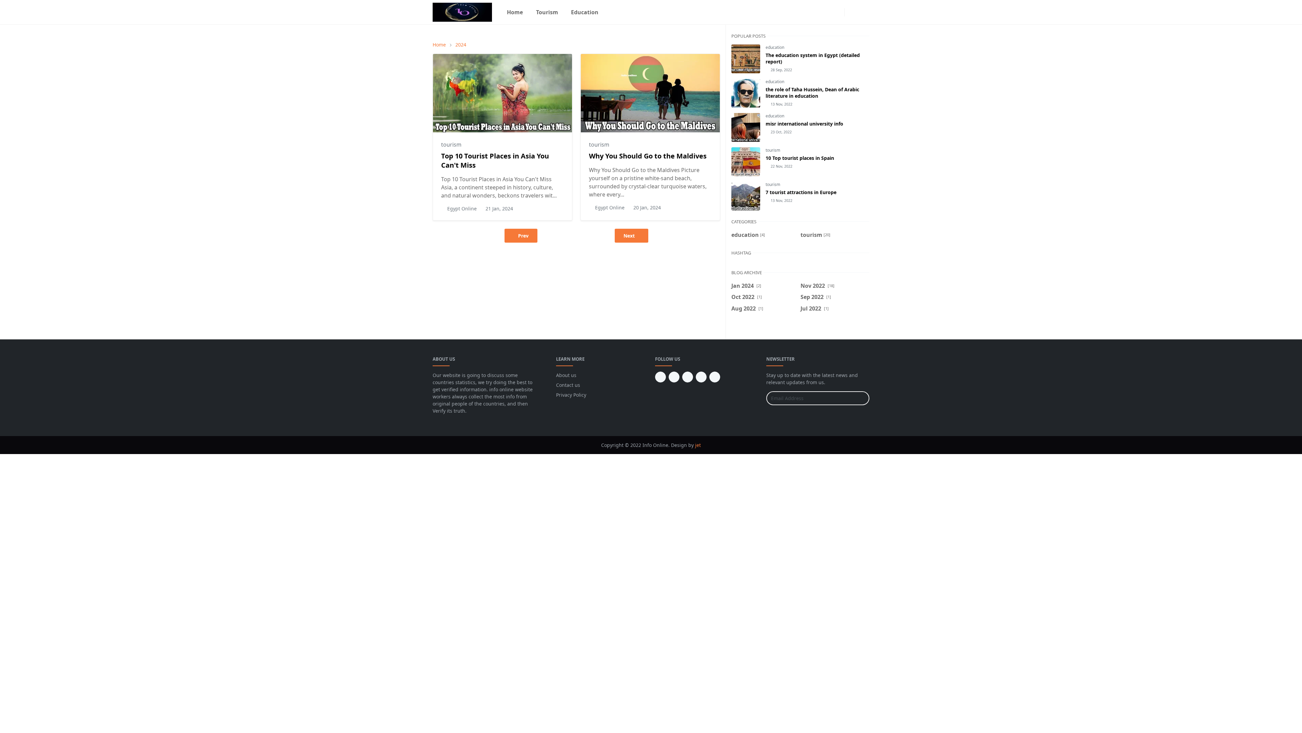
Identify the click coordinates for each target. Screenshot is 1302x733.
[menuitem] (514, 12)
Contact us (568, 385)
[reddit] (714, 377)
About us (566, 375)
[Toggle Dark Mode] (851, 12)
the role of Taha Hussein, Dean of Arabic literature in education (812, 92)
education (775, 47)
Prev (523, 235)
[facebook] (826, 12)
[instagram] (837, 12)
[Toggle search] (863, 12)
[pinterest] (674, 377)
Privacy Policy (571, 395)
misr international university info (804, 123)
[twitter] (701, 377)
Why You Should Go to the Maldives (648, 156)
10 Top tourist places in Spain (800, 158)
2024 (460, 44)
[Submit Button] (861, 398)
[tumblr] (660, 377)
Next (629, 235)
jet (698, 445)
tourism (451, 144)
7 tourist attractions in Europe (801, 192)
